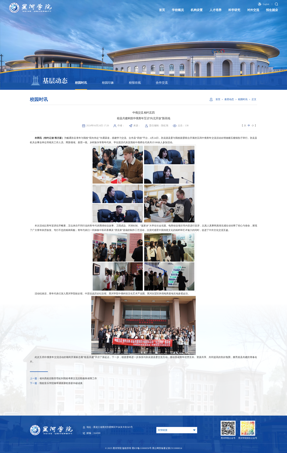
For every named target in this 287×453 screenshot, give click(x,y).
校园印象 (108, 82)
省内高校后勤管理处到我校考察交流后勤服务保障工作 (68, 378)
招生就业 (272, 10)
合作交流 (162, 82)
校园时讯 (81, 82)
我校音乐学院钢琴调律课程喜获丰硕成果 (61, 383)
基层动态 (229, 99)
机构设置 (197, 10)
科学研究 (234, 10)
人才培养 (216, 10)
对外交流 (253, 10)
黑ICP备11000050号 (142, 448)
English (265, 4)
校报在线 (135, 82)
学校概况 (178, 10)
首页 (162, 10)
